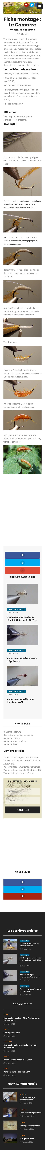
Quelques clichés (27, 1139)
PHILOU (6, 1029)
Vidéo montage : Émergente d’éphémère (21, 767)
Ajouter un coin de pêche (14, 741)
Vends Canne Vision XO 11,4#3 (17, 1059)
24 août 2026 (26, 949)
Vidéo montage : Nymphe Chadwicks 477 (22, 770)
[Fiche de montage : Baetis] (10, 1112)
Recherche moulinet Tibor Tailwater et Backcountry (21, 1019)
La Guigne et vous (11, 1032)
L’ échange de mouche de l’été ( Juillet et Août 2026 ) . (30, 960)
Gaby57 (6, 1056)
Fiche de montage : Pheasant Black (28, 1098)
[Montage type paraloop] (10, 1125)
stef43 (22, 1122)
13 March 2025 (27, 1103)
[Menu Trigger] (40, 6)
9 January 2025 (27, 1142)
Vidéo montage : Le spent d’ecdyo (18, 773)
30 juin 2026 (26, 966)
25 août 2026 (10, 1036)
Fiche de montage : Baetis (31, 1112)
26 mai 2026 (26, 994)
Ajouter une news (11, 738)
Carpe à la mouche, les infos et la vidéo (21, 757)
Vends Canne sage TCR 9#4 (16, 1072)
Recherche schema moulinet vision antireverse (19, 1046)
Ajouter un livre (10, 744)
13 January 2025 (28, 1129)
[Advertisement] (22, 517)
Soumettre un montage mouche (18, 735)
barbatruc (7, 1041)
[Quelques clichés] (10, 1138)
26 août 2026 (10, 1024)
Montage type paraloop (30, 1125)
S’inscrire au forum (12, 732)
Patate (6, 1015)
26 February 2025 (28, 1116)
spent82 (23, 1094)
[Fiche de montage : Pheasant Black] (10, 1096)
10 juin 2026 (26, 980)
